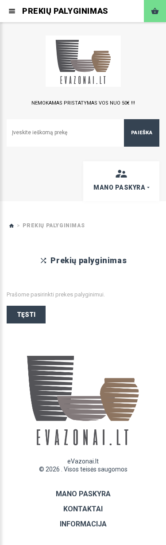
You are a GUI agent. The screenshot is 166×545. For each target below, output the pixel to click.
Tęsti (26, 314)
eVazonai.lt (83, 461)
